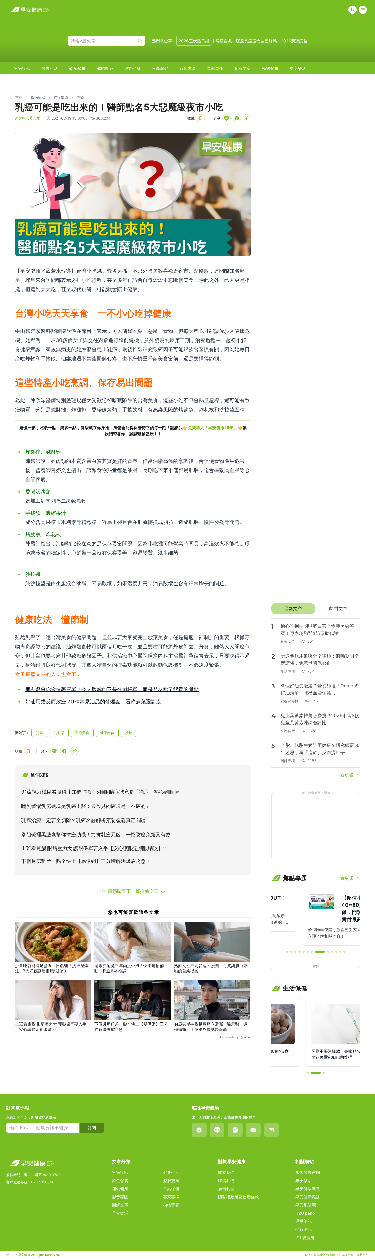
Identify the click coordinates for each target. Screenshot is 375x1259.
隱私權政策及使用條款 (238, 1196)
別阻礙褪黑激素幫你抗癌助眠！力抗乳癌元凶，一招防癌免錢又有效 (95, 835)
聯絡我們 (226, 1180)
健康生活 (50, 68)
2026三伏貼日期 (194, 40)
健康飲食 (107, 732)
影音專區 (187, 68)
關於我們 (226, 1172)
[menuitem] (22, 68)
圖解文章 (242, 68)
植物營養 (270, 68)
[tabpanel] (315, 698)
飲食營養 (77, 68)
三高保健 (160, 68)
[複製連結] (247, 118)
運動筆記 (303, 1221)
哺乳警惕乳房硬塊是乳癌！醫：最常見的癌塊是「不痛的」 (86, 806)
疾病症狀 (22, 68)
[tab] (293, 608)
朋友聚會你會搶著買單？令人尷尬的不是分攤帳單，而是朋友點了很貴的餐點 (112, 689)
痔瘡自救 (224, 40)
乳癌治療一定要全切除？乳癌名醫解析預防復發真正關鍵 (83, 820)
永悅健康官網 (307, 1172)
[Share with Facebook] (237, 118)
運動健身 (132, 68)
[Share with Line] (226, 118)
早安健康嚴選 (307, 1188)
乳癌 (80, 97)
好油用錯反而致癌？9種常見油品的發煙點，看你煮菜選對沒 (93, 702)
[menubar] (160, 68)
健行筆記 (303, 1229)
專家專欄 (215, 68)
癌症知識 (61, 97)
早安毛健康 (305, 1205)
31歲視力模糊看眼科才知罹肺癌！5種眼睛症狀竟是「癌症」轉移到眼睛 (100, 792)
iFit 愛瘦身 (305, 1237)
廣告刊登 (226, 1188)
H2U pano (305, 1213)
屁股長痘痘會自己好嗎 (256, 40)
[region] (133, 431)
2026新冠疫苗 (294, 40)
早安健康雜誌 (307, 1196)
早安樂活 (298, 68)
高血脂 (59, 732)
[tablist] (315, 608)
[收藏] (201, 118)
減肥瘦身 (105, 68)
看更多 (347, 775)
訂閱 (92, 1127)
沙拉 (128, 732)
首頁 (18, 97)
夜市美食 (82, 732)
